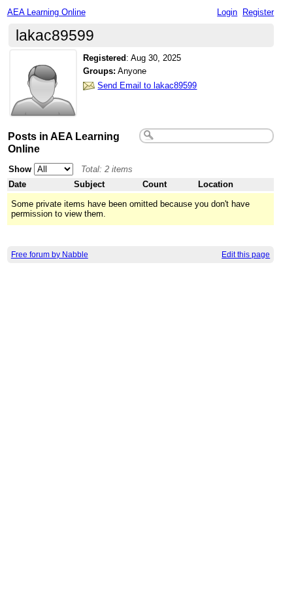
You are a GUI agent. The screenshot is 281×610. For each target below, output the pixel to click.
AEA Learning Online (46, 12)
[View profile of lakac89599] (43, 109)
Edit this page (246, 254)
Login (227, 12)
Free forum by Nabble (49, 254)
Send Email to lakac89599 (147, 85)
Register (258, 12)
